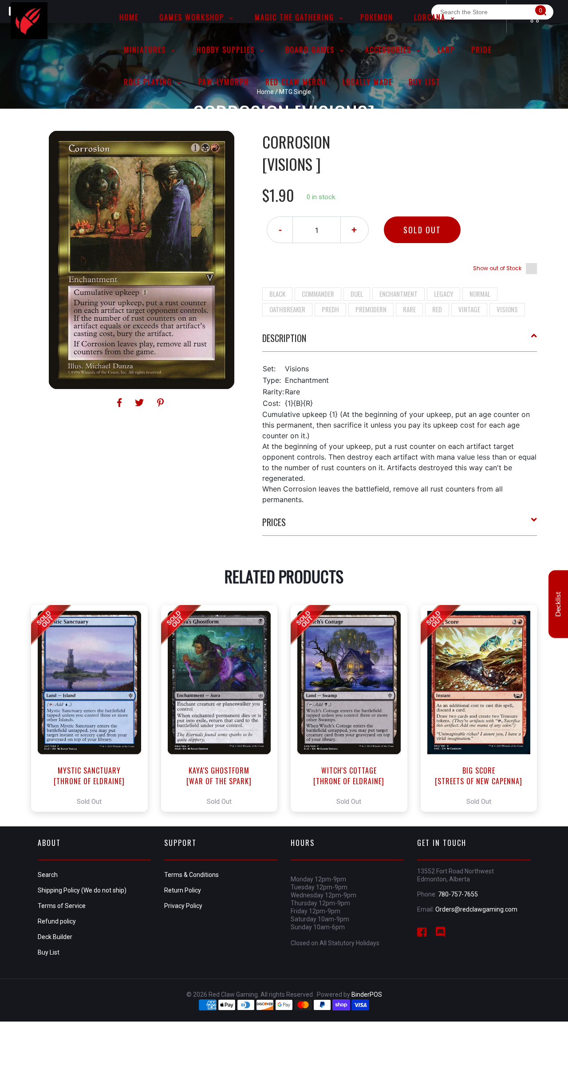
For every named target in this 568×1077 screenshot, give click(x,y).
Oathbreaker (287, 309)
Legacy (443, 294)
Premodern (371, 309)
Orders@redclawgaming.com (476, 909)
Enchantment (398, 294)
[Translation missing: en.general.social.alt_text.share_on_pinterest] (160, 402)
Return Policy (182, 890)
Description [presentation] (284, 338)
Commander (318, 294)
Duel (357, 294)
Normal (479, 294)
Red (437, 309)
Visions (507, 309)
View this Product (93, 708)
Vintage (469, 309)
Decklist (558, 604)
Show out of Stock (497, 268)
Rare (409, 309)
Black (277, 294)
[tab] (399, 341)
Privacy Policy (183, 905)
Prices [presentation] (274, 522)
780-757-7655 (458, 894)
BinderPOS (366, 994)
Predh (330, 309)
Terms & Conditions (191, 874)
